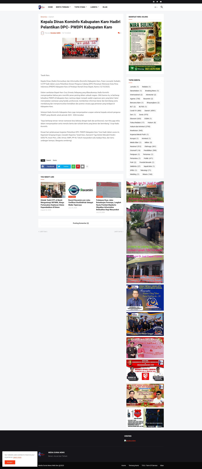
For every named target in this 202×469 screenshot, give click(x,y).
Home (50, 7)
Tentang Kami (134, 465)
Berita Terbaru (62, 7)
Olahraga (150, 146)
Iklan (105, 7)
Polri (133, 162)
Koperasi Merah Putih (139, 134)
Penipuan (135, 154)
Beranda (44, 17)
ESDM (148, 119)
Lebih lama (118, 231)
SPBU (133, 170)
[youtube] (161, 2)
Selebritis (135, 166)
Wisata (147, 174)
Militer (148, 142)
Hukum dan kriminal (140, 126)
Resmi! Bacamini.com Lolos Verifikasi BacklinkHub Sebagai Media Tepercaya (80, 202)
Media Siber (135, 142)
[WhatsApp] (73, 167)
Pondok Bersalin (147, 162)
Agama (135, 99)
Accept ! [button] (10, 462)
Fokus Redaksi (137, 122)
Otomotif (135, 150)
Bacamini (148, 99)
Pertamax (148, 154)
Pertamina (135, 158)
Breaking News (152, 91)
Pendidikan (150, 150)
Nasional (135, 146)
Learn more (17, 457)
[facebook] (153, 2)
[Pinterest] (78, 167)
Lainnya (93, 7)
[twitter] (157, 2)
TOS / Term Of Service (149, 465)
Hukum (152, 122)
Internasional (136, 95)
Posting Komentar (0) (81, 223)
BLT (133, 107)
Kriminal (146, 138)
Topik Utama (79, 7)
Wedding (134, 174)
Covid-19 (135, 111)
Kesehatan (136, 130)
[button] (156, 7)
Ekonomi (135, 119)
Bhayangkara (153, 103)
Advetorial (151, 95)
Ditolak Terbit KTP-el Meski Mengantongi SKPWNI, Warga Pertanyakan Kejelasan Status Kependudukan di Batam (52, 203)
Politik (148, 158)
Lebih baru (43, 231)
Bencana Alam (136, 103)
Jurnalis (134, 87)
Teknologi (145, 170)
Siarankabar (136, 91)
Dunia (55, 160)
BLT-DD (143, 107)
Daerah (51, 17)
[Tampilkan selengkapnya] (87, 167)
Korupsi (134, 138)
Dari (133, 115)
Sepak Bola (149, 166)
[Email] (83, 167)
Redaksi (146, 87)
